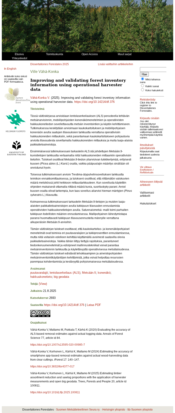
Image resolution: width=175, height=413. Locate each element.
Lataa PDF (94, 305)
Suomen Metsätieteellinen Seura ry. (78, 409)
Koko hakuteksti (154, 90)
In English (10, 68)
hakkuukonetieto (41, 276)
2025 (65, 64)
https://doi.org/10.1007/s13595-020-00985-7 (57, 344)
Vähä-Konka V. (40, 97)
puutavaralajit (39, 272)
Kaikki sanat (152, 86)
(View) (43, 283)
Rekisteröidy (147, 99)
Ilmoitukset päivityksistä (147, 146)
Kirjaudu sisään (149, 118)
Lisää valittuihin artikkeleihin (115, 64)
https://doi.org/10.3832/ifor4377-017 (52, 366)
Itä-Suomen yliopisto (140, 409)
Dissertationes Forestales (46, 64)
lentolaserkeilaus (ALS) (65, 272)
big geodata (61, 276)
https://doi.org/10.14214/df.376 (94, 101)
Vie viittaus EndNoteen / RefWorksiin (147, 170)
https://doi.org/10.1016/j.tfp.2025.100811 (55, 392)
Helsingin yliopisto (113, 409)
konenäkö (104, 272)
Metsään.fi (89, 272)
